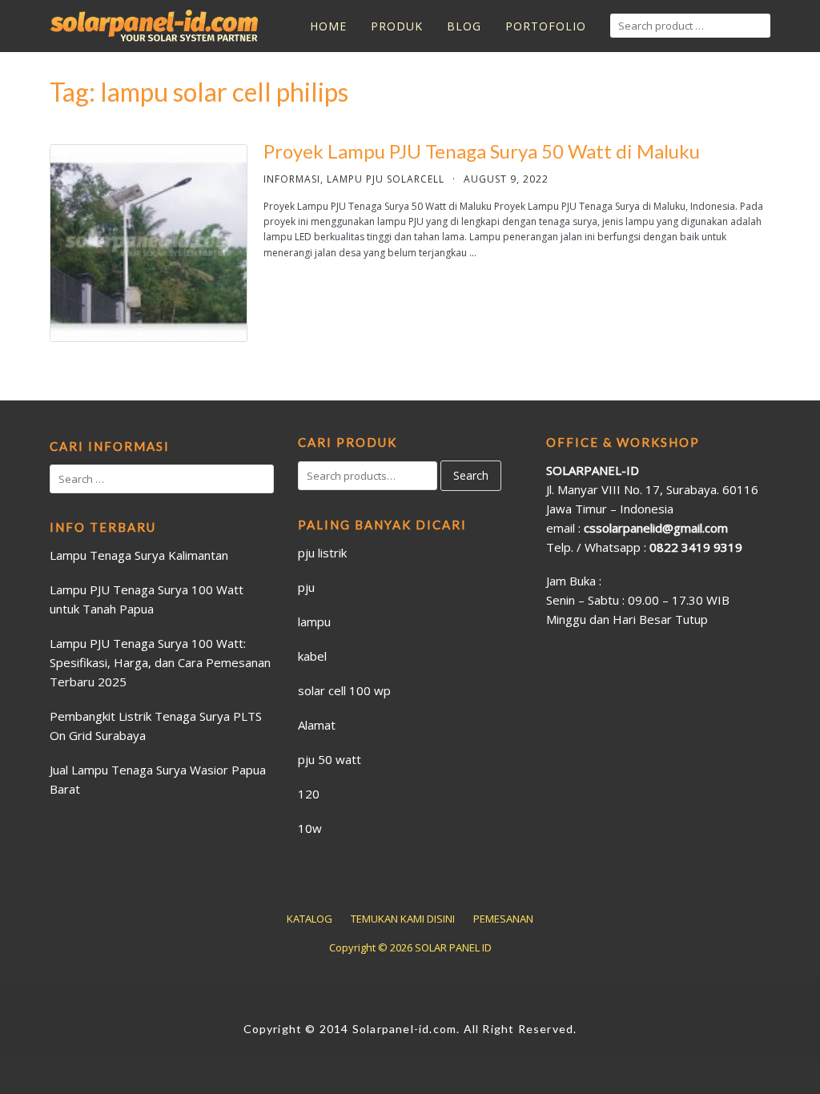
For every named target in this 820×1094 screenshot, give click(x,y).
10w (310, 828)
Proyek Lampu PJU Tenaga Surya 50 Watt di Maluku (481, 151)
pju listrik (322, 553)
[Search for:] (162, 479)
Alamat (317, 725)
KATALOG (309, 918)
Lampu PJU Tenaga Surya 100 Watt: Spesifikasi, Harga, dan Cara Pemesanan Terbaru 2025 (160, 662)
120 (309, 794)
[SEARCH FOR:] (690, 26)
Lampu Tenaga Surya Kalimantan (139, 555)
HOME (328, 26)
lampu (314, 621)
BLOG (464, 26)
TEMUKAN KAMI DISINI (403, 918)
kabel (312, 656)
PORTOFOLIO (545, 26)
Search (470, 475)
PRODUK (397, 26)
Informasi (291, 179)
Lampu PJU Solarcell (385, 179)
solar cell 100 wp (344, 690)
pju (306, 587)
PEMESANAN (503, 918)
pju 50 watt (329, 759)
